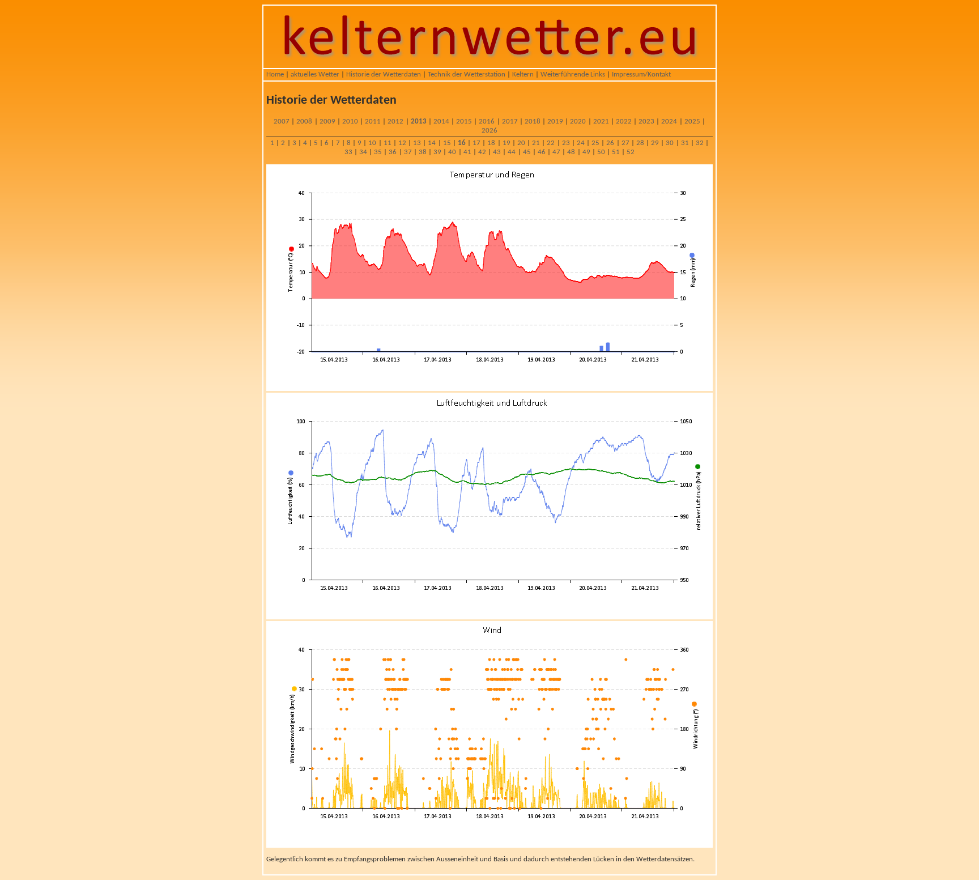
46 (542, 152)
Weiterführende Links (572, 74)
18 (491, 143)
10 (372, 143)
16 (462, 143)
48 (571, 152)
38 (423, 152)
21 (536, 143)
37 (408, 152)
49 (586, 152)
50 (601, 152)
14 (432, 143)
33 (348, 152)
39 (437, 152)
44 (512, 152)
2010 (350, 121)
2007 (282, 121)
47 (556, 152)
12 (402, 143)
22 (551, 143)
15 (447, 143)
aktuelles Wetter (315, 74)
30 (670, 143)
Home (275, 74)
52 (631, 152)
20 (521, 143)
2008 (304, 121)
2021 (601, 121)
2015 (464, 121)
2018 (532, 121)
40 (452, 152)
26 (610, 143)
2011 (373, 121)
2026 (489, 130)
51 (616, 152)
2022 (624, 121)
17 (476, 143)
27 (625, 143)
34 (363, 152)
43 (497, 152)
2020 (578, 121)
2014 (441, 121)
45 (527, 152)
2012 (395, 121)
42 (482, 152)
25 (595, 143)
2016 (487, 121)
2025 (692, 121)
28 (640, 143)
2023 (646, 121)
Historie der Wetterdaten (383, 74)
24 (581, 143)
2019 (555, 121)
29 (655, 143)
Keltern (523, 74)
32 (700, 143)
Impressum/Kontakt (641, 74)
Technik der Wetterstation (466, 74)
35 (378, 152)
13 (417, 143)
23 (566, 143)
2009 (327, 121)
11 (387, 143)
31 (685, 143)
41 (467, 152)
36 (393, 152)
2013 (419, 121)
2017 (510, 121)
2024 (669, 121)
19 (506, 143)
